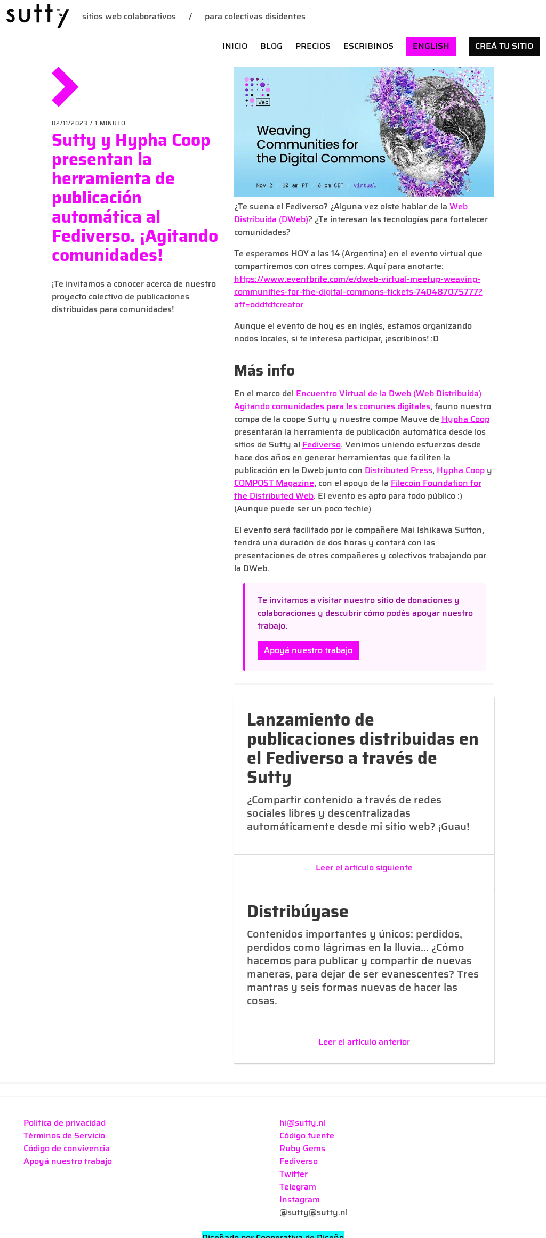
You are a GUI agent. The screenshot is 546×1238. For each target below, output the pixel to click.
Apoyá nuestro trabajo (308, 650)
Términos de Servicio (64, 1135)
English (431, 46)
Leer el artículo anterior (364, 1042)
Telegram (297, 1186)
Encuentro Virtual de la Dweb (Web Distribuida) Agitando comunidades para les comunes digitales (357, 400)
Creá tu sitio (504, 46)
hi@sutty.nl (302, 1122)
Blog (271, 46)
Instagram (299, 1199)
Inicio (234, 46)
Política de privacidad (64, 1122)
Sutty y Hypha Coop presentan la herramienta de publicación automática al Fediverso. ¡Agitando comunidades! (135, 197)
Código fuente (306, 1135)
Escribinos (368, 46)
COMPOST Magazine (274, 483)
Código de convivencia (66, 1148)
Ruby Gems (302, 1148)
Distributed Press (398, 470)
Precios (313, 46)
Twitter (293, 1173)
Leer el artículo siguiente (364, 867)
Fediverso (321, 444)
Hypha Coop (465, 419)
